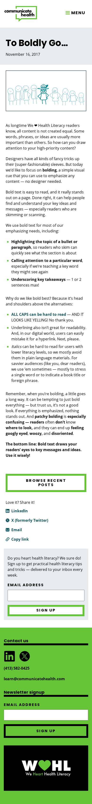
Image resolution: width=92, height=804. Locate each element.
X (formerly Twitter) (29, 520)
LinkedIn (19, 510)
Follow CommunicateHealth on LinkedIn (9, 656)
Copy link (20, 539)
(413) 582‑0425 (16, 668)
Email (16, 529)
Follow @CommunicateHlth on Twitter (24, 656)
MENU (78, 13)
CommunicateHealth (21, 14)
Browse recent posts (46, 483)
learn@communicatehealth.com (34, 678)
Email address (26, 585)
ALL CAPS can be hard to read (38, 314)
